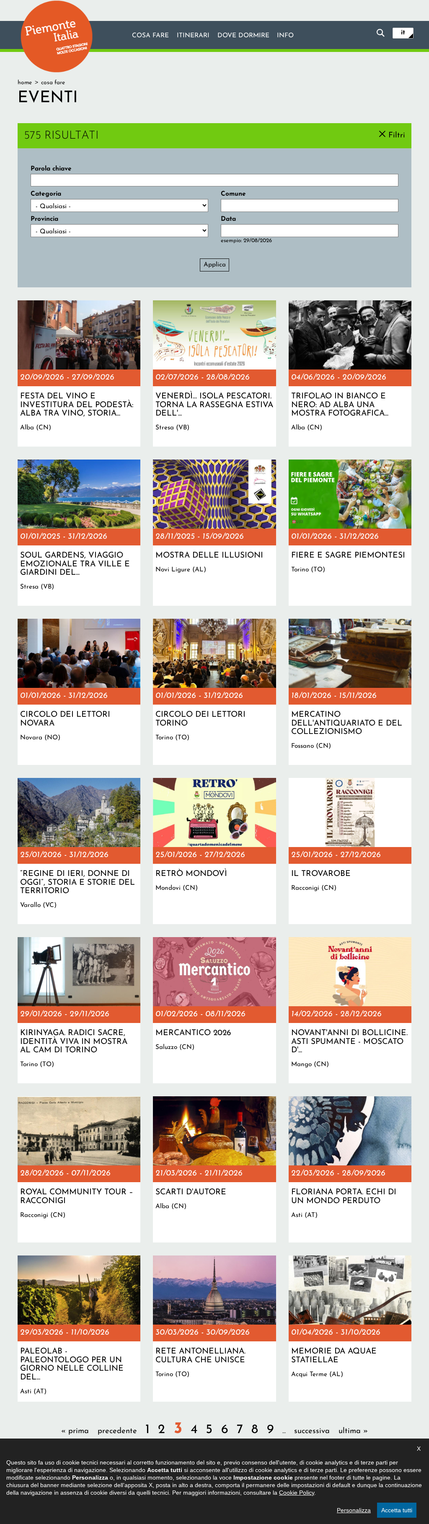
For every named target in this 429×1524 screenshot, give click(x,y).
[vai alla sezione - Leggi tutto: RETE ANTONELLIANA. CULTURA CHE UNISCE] (214, 1328)
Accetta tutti (396, 1510)
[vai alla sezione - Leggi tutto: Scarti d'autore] (214, 1169)
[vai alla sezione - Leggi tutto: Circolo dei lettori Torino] (214, 692)
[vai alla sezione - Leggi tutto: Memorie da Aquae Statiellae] (350, 1328)
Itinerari (193, 35)
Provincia (44, 219)
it (403, 32)
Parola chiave (51, 168)
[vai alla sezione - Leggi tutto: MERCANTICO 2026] (214, 1010)
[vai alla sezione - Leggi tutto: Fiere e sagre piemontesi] (350, 533)
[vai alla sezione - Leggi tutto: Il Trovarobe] (350, 851)
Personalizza (354, 1510)
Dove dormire (243, 35)
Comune (233, 194)
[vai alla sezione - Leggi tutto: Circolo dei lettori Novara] (79, 692)
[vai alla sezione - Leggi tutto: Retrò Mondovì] (214, 851)
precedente (117, 1431)
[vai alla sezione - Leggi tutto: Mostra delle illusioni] (214, 533)
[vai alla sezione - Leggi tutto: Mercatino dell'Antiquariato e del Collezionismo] (350, 692)
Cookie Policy (296, 1492)
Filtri (396, 135)
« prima (75, 1431)
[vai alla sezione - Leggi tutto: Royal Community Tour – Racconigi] (79, 1169)
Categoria (46, 194)
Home (25, 82)
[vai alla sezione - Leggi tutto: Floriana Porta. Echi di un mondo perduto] (350, 1169)
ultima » (353, 1431)
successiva (312, 1431)
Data (228, 219)
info (285, 35)
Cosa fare (150, 35)
